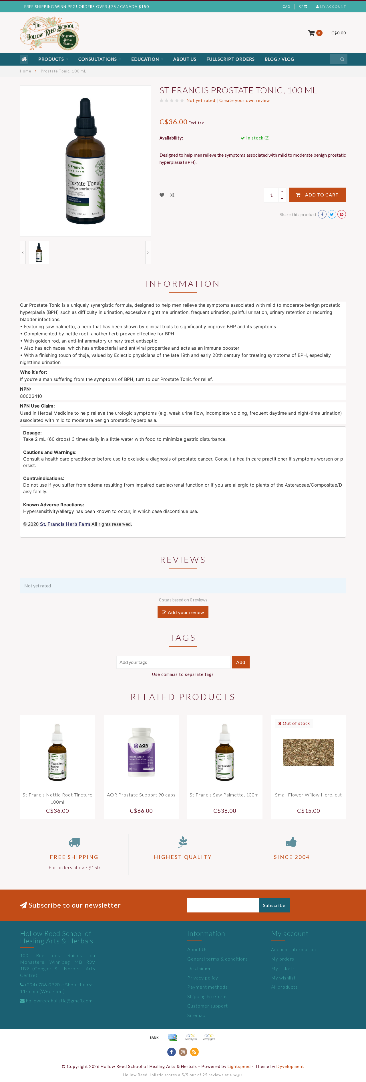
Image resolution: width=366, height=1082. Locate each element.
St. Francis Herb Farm (65, 524)
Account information (293, 949)
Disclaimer (199, 968)
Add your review (185, 612)
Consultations (97, 59)
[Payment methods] (154, 1037)
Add (240, 662)
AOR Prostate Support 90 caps (141, 794)
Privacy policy (202, 977)
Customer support (207, 1005)
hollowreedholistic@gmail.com (59, 1000)
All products (284, 986)
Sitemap (196, 1015)
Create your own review (244, 100)
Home (25, 71)
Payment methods (207, 986)
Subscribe (274, 905)
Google (236, 1075)
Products (51, 59)
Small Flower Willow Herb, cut (308, 794)
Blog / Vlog (279, 59)
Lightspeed (239, 1066)
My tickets (283, 968)
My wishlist (283, 977)
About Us (184, 59)
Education (145, 59)
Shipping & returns (207, 996)
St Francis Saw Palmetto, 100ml (225, 794)
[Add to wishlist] (162, 195)
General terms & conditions (217, 958)
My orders (282, 958)
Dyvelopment (290, 1066)
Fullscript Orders (230, 59)
